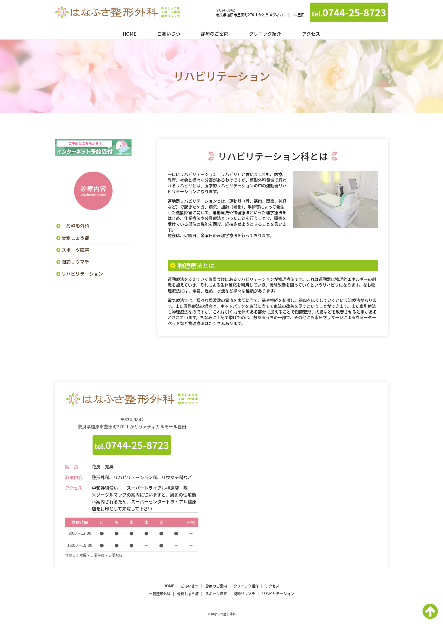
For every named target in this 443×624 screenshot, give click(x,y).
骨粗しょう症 (75, 237)
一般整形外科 (75, 225)
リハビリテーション (82, 273)
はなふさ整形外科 (117, 12)
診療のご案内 (214, 33)
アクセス (311, 33)
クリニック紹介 (265, 33)
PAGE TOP (430, 611)
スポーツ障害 (75, 249)
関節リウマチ (75, 261)
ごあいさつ (168, 33)
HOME (129, 33)
